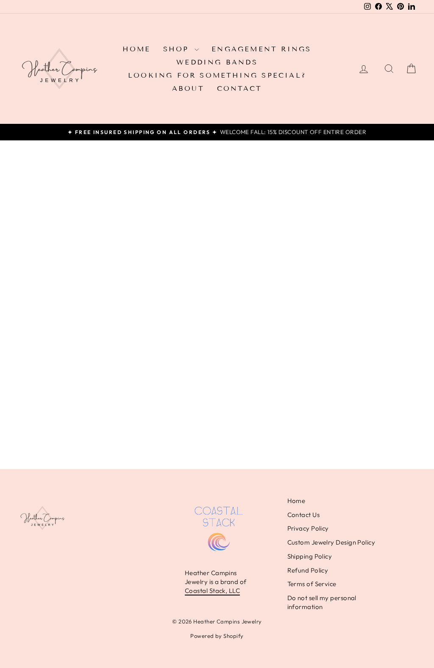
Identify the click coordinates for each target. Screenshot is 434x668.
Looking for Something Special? (217, 75)
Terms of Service (312, 584)
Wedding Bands (217, 62)
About (188, 88)
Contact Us (303, 515)
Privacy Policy (308, 528)
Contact (239, 88)
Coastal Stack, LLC (212, 591)
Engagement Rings (261, 49)
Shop (177, 49)
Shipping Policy (309, 556)
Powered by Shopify (216, 635)
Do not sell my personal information (321, 602)
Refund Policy (307, 570)
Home (136, 49)
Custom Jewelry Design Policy (331, 542)
